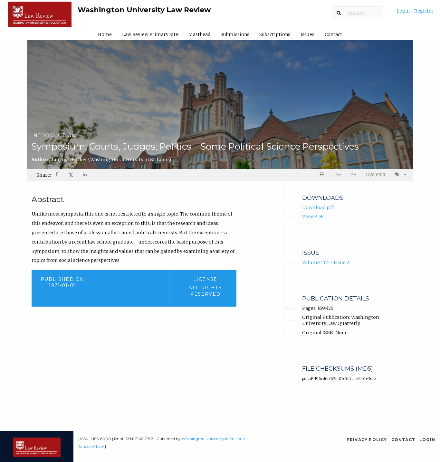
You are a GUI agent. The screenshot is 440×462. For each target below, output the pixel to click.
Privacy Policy (367, 439)
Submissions (235, 34)
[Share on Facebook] (57, 175)
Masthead (199, 34)
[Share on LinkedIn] (85, 175)
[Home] (39, 17)
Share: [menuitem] (43, 175)
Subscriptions (274, 34)
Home (105, 34)
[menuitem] (415, 13)
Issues (307, 34)
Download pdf (318, 207)
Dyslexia (375, 174)
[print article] (323, 174)
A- (338, 174)
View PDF (313, 216)
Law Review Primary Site (150, 34)
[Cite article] (399, 174)
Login (404, 11)
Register (423, 11)
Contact (333, 34)
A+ (353, 174)
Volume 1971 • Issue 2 (325, 262)
